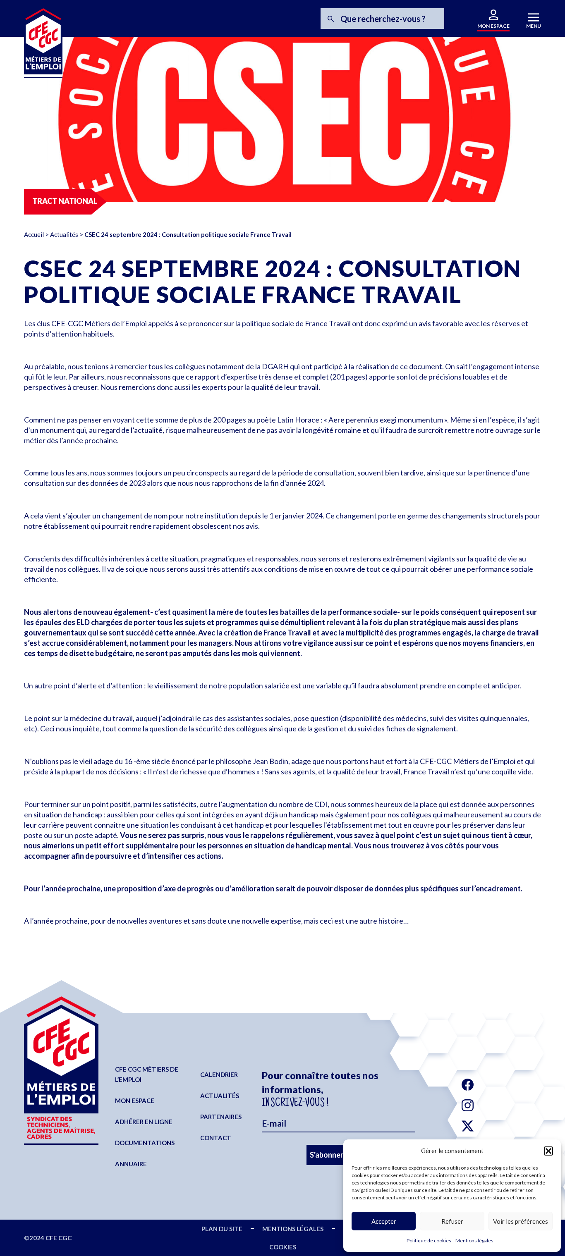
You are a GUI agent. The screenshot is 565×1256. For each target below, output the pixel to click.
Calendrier (219, 1074)
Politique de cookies (429, 1240)
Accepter (383, 1221)
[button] (548, 1151)
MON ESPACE (493, 26)
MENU (533, 26)
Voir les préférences (520, 1221)
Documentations (145, 1142)
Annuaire (131, 1164)
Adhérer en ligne (143, 1121)
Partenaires (221, 1116)
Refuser (452, 1221)
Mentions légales (474, 1240)
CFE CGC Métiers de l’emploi (146, 1074)
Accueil (34, 234)
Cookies (282, 1247)
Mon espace (134, 1100)
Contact (215, 1137)
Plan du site (221, 1228)
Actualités (64, 234)
